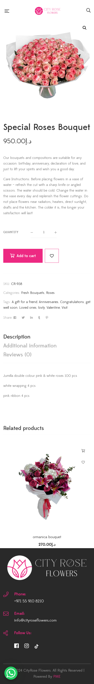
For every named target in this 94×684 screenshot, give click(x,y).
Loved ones (28, 307)
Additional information (30, 345)
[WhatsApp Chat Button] (10, 673)
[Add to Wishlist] (52, 256)
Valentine (53, 307)
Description (16, 337)
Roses (50, 293)
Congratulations (72, 302)
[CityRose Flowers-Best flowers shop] (48, 11)
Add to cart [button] (83, 450)
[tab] (47, 337)
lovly (41, 307)
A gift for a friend (24, 302)
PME (57, 676)
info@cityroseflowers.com (35, 620)
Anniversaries (48, 302)
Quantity (11, 232)
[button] (85, 28)
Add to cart (26, 255)
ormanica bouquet (47, 537)
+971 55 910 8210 (29, 601)
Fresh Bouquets (32, 293)
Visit (65, 307)
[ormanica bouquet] (47, 486)
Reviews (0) (17, 354)
